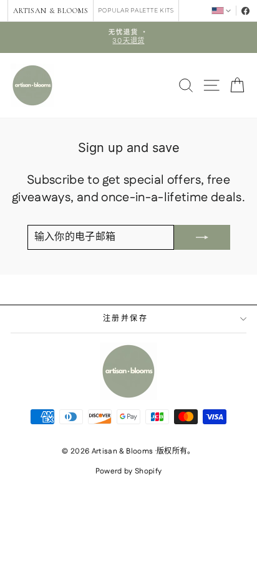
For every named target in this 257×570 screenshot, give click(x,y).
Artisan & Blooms (50, 10)
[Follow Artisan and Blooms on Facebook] (245, 11)
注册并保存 (125, 318)
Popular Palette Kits (135, 10)
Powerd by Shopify (128, 471)
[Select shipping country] (221, 10)
